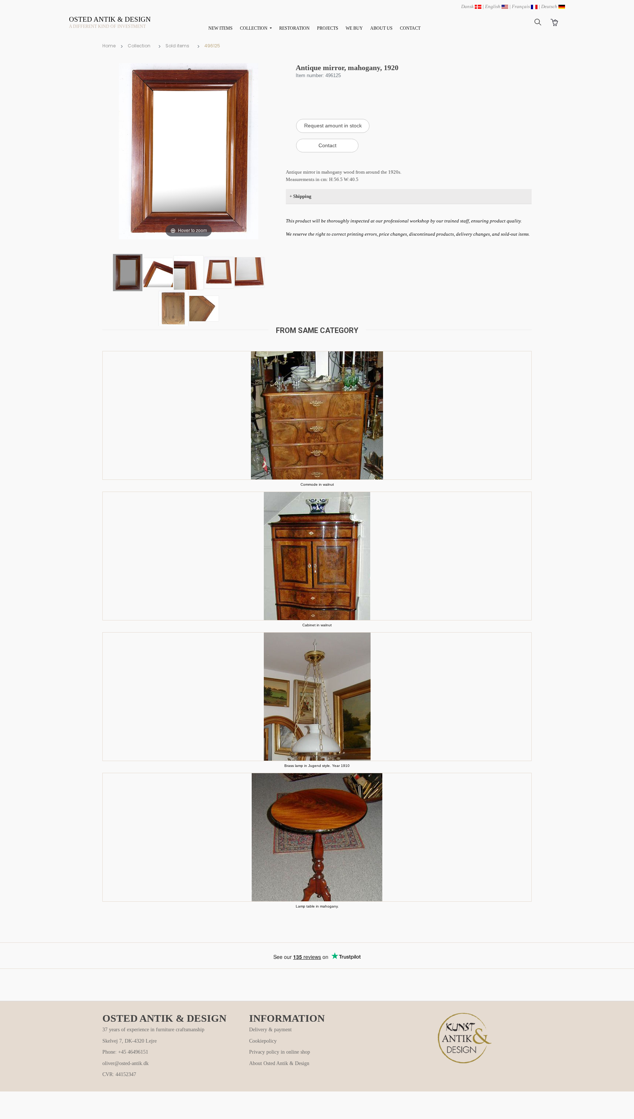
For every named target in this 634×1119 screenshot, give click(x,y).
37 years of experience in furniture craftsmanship (153, 1029)
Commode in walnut (317, 484)
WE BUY (354, 28)
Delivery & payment (270, 1029)
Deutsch (549, 6)
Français (521, 6)
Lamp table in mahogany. (317, 906)
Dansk (468, 6)
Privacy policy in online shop (279, 1052)
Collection (139, 46)
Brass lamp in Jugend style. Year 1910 (317, 766)
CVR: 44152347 (119, 1074)
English (493, 6)
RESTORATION (294, 28)
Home (109, 46)
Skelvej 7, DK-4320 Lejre (129, 1041)
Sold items (177, 46)
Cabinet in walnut (317, 625)
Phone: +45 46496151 (125, 1052)
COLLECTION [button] (254, 28)
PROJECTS (327, 28)
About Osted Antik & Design (279, 1063)
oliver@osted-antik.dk (125, 1063)
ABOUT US (381, 28)
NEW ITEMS (220, 28)
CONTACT (410, 28)
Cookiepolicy (263, 1041)
